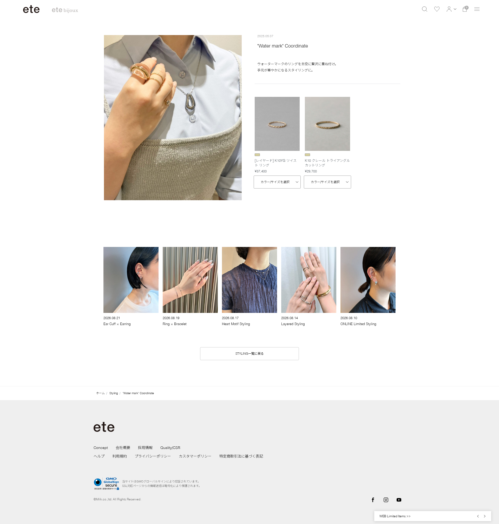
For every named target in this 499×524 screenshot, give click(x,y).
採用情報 (145, 447)
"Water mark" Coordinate (138, 393)
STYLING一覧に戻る (249, 353)
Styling (113, 393)
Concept (101, 447)
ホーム (100, 393)
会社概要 (123, 447)
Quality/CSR (170, 447)
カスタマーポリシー (195, 456)
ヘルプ (99, 456)
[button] (450, 9)
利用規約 (119, 456)
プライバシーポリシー (153, 456)
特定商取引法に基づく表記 (241, 456)
